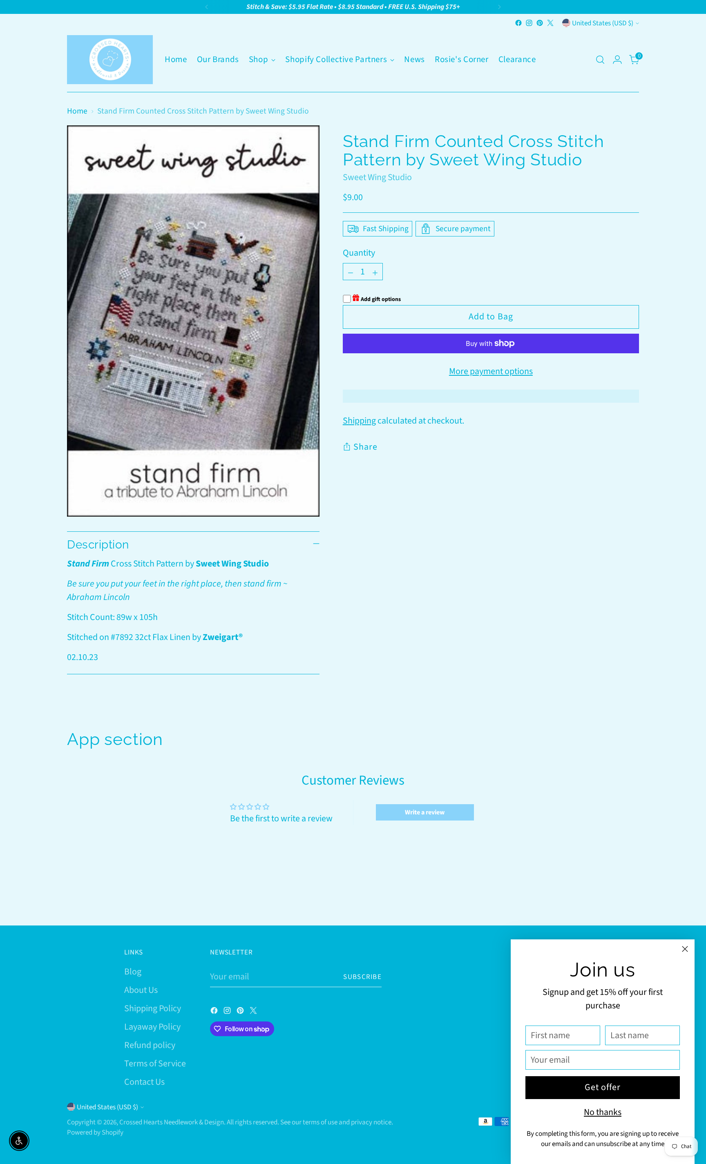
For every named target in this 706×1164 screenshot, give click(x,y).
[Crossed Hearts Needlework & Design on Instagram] (529, 23)
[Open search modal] (600, 59)
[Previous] (207, 7)
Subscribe (362, 977)
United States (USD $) (602, 23)
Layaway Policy (152, 1026)
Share (365, 446)
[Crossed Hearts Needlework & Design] (110, 59)
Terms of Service (155, 1063)
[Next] (499, 7)
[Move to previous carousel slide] (613, 898)
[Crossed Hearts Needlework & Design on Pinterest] (539, 23)
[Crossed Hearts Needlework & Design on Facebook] (518, 23)
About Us (141, 990)
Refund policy (149, 1045)
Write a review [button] (425, 812)
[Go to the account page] (617, 59)
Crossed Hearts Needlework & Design (171, 1122)
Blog (132, 971)
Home (77, 111)
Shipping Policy (152, 1008)
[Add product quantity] (375, 271)
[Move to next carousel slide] (632, 897)
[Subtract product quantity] (350, 271)
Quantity (359, 252)
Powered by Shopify (95, 1132)
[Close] (685, 949)
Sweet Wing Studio (377, 177)
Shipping (359, 420)
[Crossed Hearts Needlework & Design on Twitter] (550, 23)
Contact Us (144, 1081)
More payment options (491, 371)
